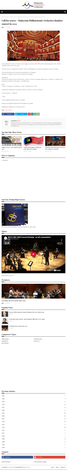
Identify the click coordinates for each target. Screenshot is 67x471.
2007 (33, 444)
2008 (33, 441)
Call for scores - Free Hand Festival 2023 (12, 148)
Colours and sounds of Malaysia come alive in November (32, 148)
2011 (33, 433)
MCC (3, 27)
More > (18, 126)
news (6, 110)
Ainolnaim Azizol (38, 339)
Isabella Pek (5, 341)
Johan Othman (5, 343)
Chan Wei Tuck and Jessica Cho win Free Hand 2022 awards (55, 148)
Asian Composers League (40, 461)
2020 (33, 410)
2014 (33, 427)
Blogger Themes (26, 467)
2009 (33, 439)
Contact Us (62, 467)
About (57, 467)
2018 (33, 416)
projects (7, 17)
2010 (33, 436)
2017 (33, 419)
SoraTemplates (10, 467)
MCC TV (12, 275)
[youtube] (49, 457)
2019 (33, 413)
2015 (33, 424)
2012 (33, 430)
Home (3, 17)
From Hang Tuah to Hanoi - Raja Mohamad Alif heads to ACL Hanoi (27, 319)
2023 (33, 401)
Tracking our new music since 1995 (14, 301)
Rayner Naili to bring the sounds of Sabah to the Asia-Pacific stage (26, 312)
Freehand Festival (6, 461)
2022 (33, 404)
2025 (33, 396)
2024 (33, 398)
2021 (33, 407)
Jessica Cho (36, 341)
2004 (33, 447)
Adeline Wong (5, 339)
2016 (33, 421)
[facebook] (17, 457)
